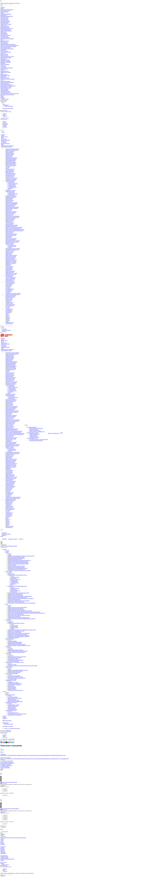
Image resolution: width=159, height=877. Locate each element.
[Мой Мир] (4, 742)
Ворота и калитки (14, 625)
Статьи (1, 835)
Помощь (2, 860)
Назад (8, 550)
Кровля (9, 554)
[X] (6, 742)
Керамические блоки (14, 588)
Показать (2, 834)
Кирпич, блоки (11, 573)
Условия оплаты (3, 855)
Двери (9, 669)
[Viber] (8, 742)
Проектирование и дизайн (13, 704)
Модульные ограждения (34, 758)
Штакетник (66, 758)
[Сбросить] (1, 833)
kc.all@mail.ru (4, 110)
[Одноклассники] (3, 742)
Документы (2, 852)
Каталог (7, 551)
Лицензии (2, 851)
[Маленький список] (0, 769)
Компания (2, 844)
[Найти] (1, 6)
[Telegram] (13, 742)
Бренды (2, 842)
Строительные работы (12, 697)
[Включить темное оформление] (2, 130)
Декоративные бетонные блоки (22, 758)
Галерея (2, 843)
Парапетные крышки (49, 758)
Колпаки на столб (12, 758)
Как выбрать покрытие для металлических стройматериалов (13, 837)
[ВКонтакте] (1, 742)
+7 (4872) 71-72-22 (5, 99)
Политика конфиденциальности (7, 858)
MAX (4, 114)
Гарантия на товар (4, 857)
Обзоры (2, 863)
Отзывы (2, 847)
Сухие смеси (10, 655)
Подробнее (2, 785)
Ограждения (10, 622)
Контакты (2, 850)
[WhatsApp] (10, 742)
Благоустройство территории (14, 675)
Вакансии (2, 848)
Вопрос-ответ (3, 862)
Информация (3, 853)
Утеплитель (10, 648)
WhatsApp (5, 115)
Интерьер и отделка (12, 664)
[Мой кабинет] (1, 531)
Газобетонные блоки (14, 577)
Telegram (5, 113)
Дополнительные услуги (13, 712)
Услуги (6, 693)
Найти (2, 875)
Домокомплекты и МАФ (13, 682)
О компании (3, 846)
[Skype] (11, 742)
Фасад (9, 606)
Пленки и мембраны (12, 641)
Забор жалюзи (42, 758)
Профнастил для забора (59, 758)
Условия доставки (4, 856)
